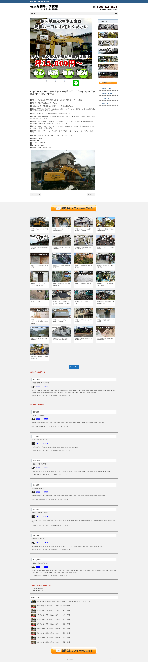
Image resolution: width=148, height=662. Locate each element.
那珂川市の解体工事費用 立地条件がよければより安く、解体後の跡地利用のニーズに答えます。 (64, 601)
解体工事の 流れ (102, 74)
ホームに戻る (74, 367)
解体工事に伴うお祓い (108, 93)
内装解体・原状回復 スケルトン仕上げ (104, 43)
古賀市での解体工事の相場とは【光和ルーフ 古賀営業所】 (53, 642)
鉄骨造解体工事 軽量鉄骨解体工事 (104, 50)
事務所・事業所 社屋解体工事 (103, 35)
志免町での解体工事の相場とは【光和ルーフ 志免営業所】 (53, 628)
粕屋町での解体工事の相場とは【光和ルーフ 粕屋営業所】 (53, 615)
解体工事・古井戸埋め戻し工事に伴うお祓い (107, 58)
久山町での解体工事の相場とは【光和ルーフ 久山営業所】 (53, 610)
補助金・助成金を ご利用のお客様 (104, 66)
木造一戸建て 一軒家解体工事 (103, 27)
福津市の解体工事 (38, 588)
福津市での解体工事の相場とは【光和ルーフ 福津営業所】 (53, 637)
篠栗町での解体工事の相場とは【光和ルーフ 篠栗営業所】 (53, 619)
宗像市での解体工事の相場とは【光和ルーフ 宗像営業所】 (53, 633)
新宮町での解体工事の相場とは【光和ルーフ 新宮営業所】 (53, 606)
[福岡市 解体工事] (44, 7)
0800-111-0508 (42, 386)
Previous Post (36, 195)
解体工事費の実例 (106, 88)
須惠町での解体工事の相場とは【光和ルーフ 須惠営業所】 (53, 624)
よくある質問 (105, 98)
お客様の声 (105, 103)
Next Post (91, 195)
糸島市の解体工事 (38, 590)
